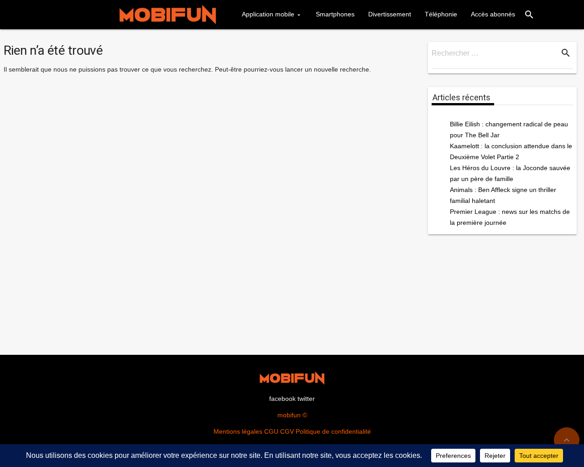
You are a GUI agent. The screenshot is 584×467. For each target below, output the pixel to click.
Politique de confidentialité (333, 431)
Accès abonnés (493, 14)
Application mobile (268, 14)
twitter (306, 398)
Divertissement (389, 14)
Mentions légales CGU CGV (254, 431)
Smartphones (335, 14)
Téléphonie (441, 14)
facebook (282, 398)
